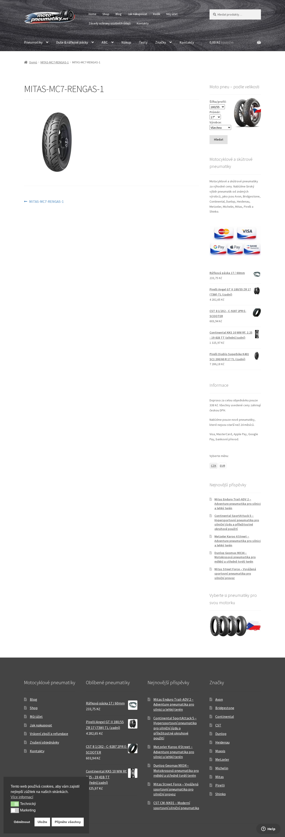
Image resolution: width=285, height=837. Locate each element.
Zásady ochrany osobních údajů (110, 23)
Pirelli (220, 785)
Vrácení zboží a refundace (49, 733)
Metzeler (222, 759)
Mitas (219, 777)
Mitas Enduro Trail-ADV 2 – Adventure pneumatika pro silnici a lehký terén (237, 503)
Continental (224, 716)
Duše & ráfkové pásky (72, 42)
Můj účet (171, 14)
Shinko (220, 794)
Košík (156, 14)
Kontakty (143, 23)
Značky (160, 42)
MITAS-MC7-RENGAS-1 (55, 62)
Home (92, 14)
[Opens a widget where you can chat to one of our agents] (268, 829)
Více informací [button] (22, 797)
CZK (213, 466)
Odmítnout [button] (22, 822)
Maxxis (220, 751)
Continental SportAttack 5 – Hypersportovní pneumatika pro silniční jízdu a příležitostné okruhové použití (236, 522)
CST (218, 725)
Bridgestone (224, 708)
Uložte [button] (42, 822)
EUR (222, 466)
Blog (119, 14)
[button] (15, 803)
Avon (219, 699)
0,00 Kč (222, 42)
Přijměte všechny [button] (68, 822)
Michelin (221, 768)
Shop (105, 14)
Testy (143, 42)
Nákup (126, 42)
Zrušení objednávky (44, 742)
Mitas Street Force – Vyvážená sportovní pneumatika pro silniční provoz (235, 573)
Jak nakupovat (137, 14)
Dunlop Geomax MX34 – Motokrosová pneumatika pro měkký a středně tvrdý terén (235, 557)
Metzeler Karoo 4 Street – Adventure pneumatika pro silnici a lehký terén (237, 540)
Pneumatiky (33, 42)
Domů (33, 62)
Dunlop (220, 733)
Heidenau (222, 742)
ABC (105, 42)
